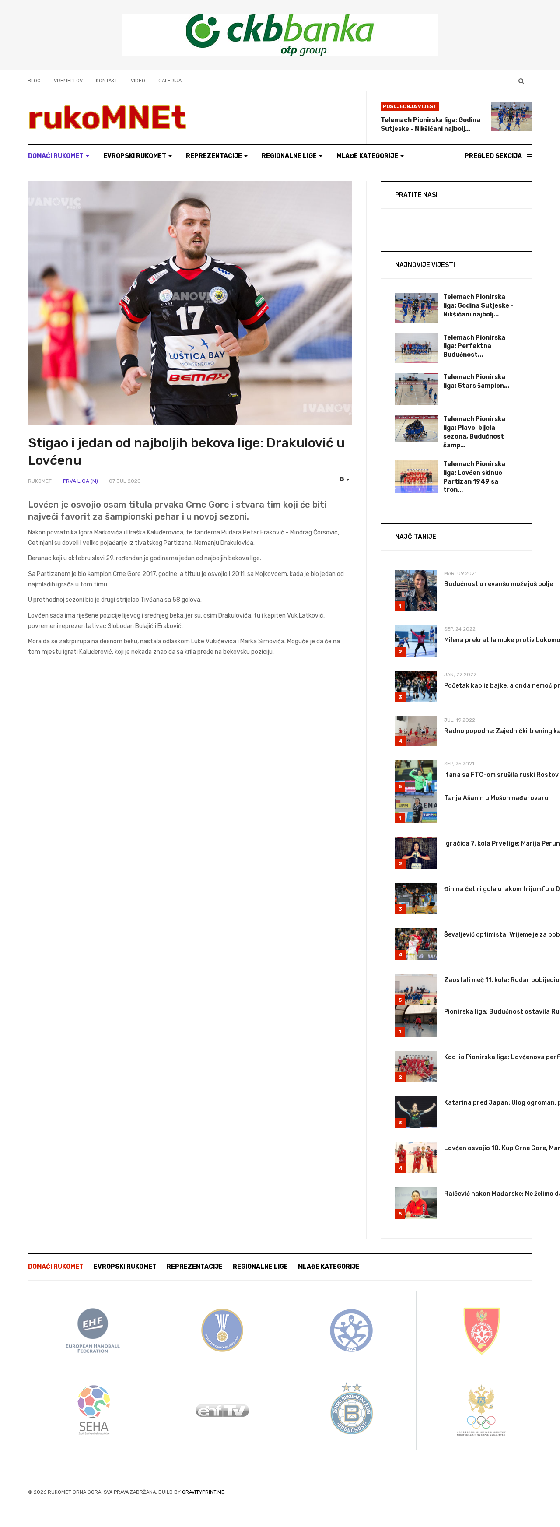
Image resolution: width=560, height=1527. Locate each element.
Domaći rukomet (56, 156)
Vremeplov (68, 81)
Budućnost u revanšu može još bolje (498, 584)
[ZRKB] (352, 1409)
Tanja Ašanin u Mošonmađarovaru (496, 798)
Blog (34, 81)
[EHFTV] (222, 1409)
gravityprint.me (203, 1492)
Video (138, 81)
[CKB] (280, 35)
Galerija (170, 81)
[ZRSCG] (481, 1330)
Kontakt (107, 81)
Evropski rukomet (135, 156)
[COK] (481, 1409)
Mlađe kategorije (367, 156)
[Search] (521, 80)
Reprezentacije (214, 156)
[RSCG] (352, 1330)
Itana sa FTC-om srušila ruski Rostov (501, 775)
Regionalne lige (290, 156)
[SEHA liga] (93, 1409)
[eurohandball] (93, 1330)
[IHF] (222, 1330)
